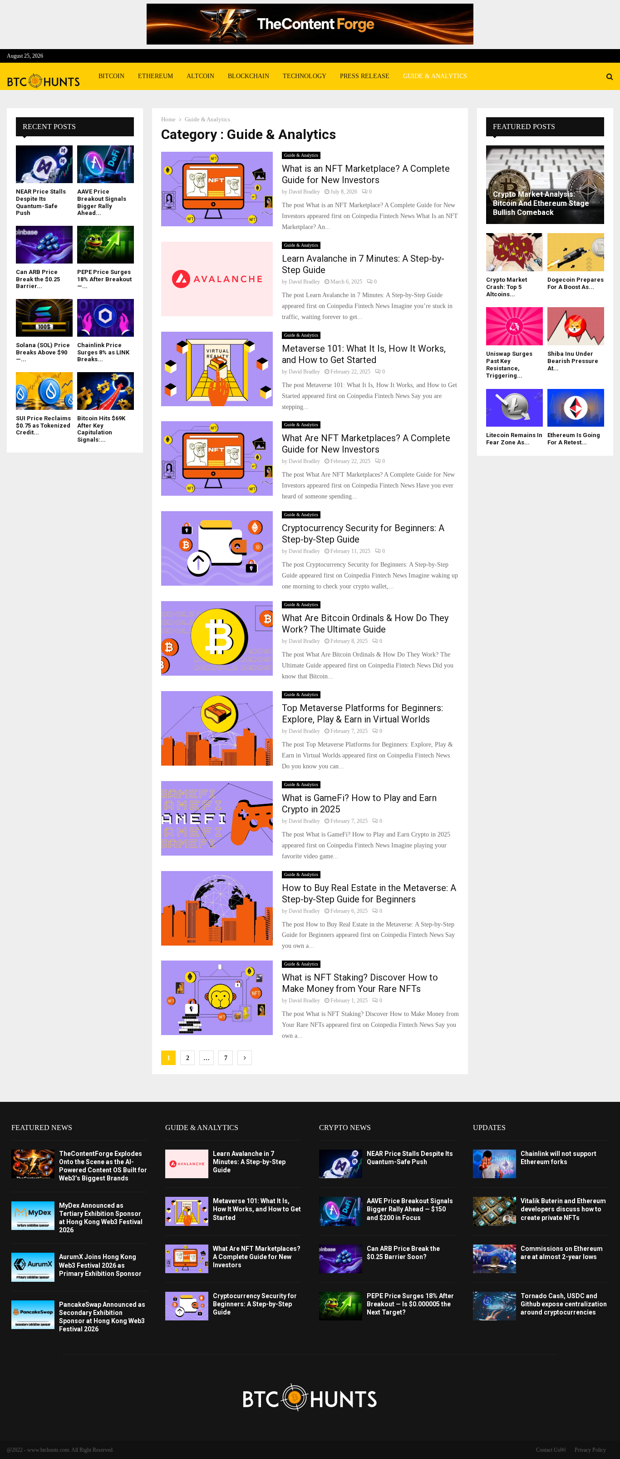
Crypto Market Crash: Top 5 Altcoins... (506, 287)
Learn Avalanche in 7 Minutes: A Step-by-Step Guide (249, 1162)
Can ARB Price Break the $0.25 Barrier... (38, 279)
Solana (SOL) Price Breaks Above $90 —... (43, 352)
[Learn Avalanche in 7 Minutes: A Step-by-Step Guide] (186, 1164)
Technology (304, 76)
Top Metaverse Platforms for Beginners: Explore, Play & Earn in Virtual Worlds (362, 713)
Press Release (364, 76)
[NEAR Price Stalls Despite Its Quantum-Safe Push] (44, 164)
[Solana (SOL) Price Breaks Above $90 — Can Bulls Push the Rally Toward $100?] (44, 318)
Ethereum (155, 76)
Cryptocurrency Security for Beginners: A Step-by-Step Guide (255, 1304)
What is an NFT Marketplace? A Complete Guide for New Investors (366, 174)
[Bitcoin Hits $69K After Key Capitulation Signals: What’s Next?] (105, 391)
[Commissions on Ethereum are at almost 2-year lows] (494, 1259)
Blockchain (248, 76)
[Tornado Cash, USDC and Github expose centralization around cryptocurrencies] (494, 1306)
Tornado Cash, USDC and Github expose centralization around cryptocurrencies (564, 1304)
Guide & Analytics (435, 76)
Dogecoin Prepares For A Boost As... (575, 283)
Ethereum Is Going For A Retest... (573, 439)
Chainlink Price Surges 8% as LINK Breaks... (103, 352)
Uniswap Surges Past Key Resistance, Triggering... (509, 364)
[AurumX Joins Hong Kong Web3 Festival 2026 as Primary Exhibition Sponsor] (32, 1267)
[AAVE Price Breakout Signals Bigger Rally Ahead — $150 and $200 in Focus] (105, 164)
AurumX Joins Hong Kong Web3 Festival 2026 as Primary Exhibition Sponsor (100, 1265)
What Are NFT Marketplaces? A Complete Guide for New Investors (366, 444)
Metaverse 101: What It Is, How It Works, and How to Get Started (364, 354)
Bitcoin (111, 76)
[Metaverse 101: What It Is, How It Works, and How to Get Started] (186, 1211)
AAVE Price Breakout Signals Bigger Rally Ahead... (101, 202)
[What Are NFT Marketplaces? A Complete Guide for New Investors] (186, 1259)
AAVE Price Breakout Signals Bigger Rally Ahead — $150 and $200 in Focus (410, 1209)
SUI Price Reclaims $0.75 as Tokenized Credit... (43, 425)
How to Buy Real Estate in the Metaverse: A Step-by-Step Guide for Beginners (369, 893)
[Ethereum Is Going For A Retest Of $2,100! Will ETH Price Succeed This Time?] (575, 408)
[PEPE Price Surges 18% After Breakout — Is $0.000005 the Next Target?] (105, 245)
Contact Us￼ (551, 1450)
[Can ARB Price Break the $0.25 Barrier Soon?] (44, 245)
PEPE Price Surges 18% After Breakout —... (104, 279)
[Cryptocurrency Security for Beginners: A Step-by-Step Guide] (186, 1306)
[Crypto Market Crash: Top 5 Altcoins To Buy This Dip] (514, 252)
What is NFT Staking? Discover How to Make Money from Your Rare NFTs (360, 983)
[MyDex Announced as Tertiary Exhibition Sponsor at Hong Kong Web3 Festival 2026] (32, 1215)
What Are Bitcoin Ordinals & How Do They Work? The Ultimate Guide (365, 623)
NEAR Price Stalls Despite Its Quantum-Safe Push (41, 202)
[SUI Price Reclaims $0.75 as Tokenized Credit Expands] (44, 391)
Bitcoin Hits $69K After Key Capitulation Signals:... (101, 429)
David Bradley (304, 192)
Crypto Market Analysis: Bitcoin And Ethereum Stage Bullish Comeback (541, 203)
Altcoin (200, 76)
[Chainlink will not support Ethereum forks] (494, 1164)
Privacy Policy (590, 1450)
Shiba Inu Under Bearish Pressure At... (572, 361)
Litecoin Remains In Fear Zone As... (514, 439)
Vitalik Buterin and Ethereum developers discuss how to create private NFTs (563, 1209)
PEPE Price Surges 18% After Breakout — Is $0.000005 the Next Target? (410, 1304)
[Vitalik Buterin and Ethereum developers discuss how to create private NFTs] (494, 1211)
